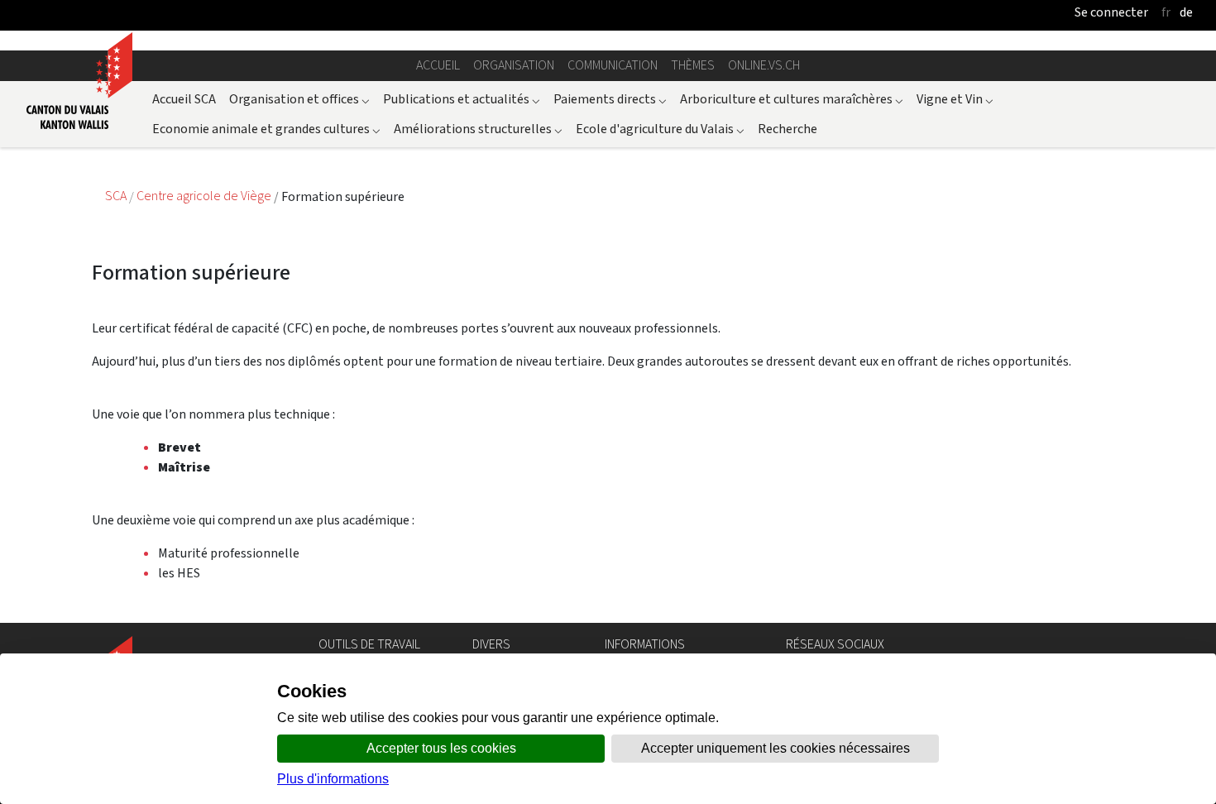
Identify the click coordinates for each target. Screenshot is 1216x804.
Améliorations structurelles (478, 128)
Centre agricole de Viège (205, 196)
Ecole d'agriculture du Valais (660, 128)
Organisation (513, 65)
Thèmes (693, 65)
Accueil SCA (184, 99)
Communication (612, 65)
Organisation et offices (299, 99)
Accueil (438, 65)
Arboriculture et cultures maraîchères (791, 99)
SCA (117, 196)
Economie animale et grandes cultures (266, 128)
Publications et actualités (461, 99)
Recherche (787, 128)
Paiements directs (610, 99)
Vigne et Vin (955, 99)
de (1186, 12)
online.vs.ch (764, 65)
